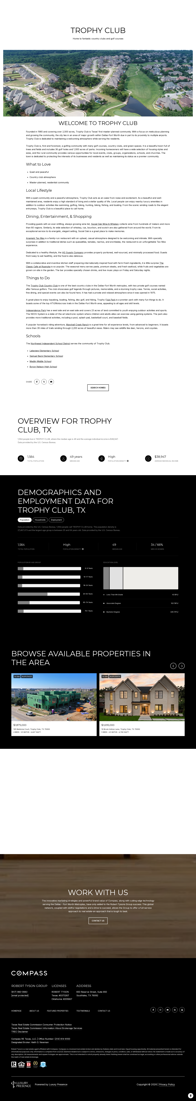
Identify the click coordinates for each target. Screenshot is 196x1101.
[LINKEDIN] (174, 1009)
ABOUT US (34, 1011)
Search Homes (98, 388)
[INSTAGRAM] (160, 1009)
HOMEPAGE (16, 1011)
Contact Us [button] (98, 921)
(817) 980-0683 (19, 992)
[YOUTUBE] (167, 1009)
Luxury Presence (58, 1084)
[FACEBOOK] (153, 1009)
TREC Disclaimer (19, 1031)
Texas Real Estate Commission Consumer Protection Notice (41, 1024)
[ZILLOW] (182, 1009)
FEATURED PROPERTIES (57, 1011)
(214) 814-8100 (62, 1039)
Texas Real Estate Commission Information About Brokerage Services (46, 1028)
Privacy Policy (167, 1084)
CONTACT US (104, 1011)
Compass (62, 1049)
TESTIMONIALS (83, 1011)
